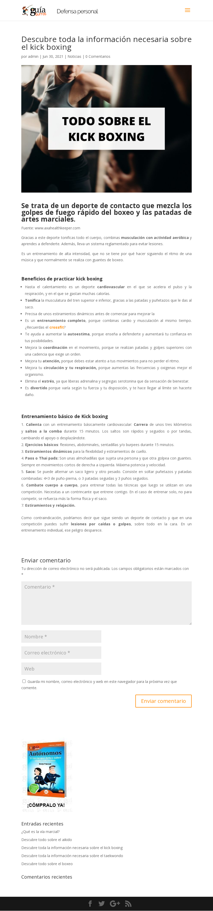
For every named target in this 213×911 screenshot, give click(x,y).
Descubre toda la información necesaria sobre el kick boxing (72, 847)
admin (33, 56)
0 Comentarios (97, 56)
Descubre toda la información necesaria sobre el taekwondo (72, 855)
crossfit (56, 327)
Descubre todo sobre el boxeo (47, 863)
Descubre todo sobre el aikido (46, 839)
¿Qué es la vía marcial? (40, 831)
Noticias (74, 56)
